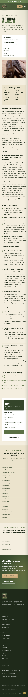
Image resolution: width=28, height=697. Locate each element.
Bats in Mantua (5, 485)
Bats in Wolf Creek (6, 498)
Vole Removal (5, 632)
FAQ (3, 653)
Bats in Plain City (6, 480)
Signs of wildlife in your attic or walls (14, 385)
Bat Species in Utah (6, 650)
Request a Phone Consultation (9, 676)
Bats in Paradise (6, 514)
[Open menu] (24, 6)
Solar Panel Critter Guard (8, 619)
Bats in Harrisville (6, 488)
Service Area (5, 658)
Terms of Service (12, 693)
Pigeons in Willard (6, 541)
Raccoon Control (6, 621)
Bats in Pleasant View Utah (8, 472)
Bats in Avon (5, 509)
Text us (3, 678)
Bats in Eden (5, 506)
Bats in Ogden (5, 501)
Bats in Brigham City (6, 477)
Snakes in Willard (6, 547)
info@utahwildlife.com (7, 668)
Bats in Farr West (6, 475)
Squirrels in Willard (6, 549)
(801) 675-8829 (16, 1)
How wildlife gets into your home (13, 388)
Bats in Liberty (5, 493)
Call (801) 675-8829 (14, 432)
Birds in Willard (5, 539)
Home (3, 15)
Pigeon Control (5, 616)
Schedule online (14, 437)
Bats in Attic (4, 647)
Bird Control (4, 630)
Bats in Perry (5, 469)
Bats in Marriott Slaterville (8, 491)
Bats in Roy (4, 517)
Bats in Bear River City (7, 512)
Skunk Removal (5, 627)
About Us (4, 655)
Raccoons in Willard (6, 544)
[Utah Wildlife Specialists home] (4, 6)
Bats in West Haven (6, 504)
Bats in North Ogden (7, 483)
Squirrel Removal (6, 624)
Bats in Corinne (5, 496)
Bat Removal (9, 15)
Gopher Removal (6, 635)
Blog (3, 645)
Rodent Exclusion (6, 638)
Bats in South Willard (7, 467)
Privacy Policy (5, 693)
